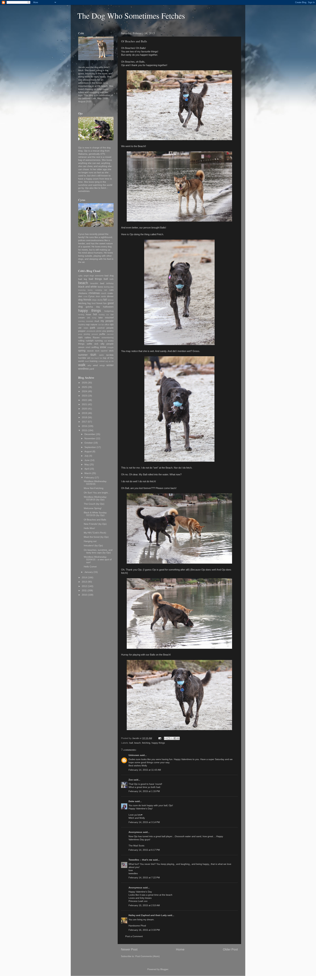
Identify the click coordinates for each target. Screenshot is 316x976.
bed (102, 283)
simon (81, 347)
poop (80, 334)
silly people (107, 344)
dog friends (84, 299)
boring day (109, 287)
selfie (89, 344)
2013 (84, 582)
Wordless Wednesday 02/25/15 (95, 482)
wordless (83, 368)
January (88, 572)
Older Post (230, 949)
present (95, 334)
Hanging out (90, 541)
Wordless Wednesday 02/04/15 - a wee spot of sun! (98, 559)
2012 (84, 586)
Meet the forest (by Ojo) (96, 537)
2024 (84, 391)
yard (91, 369)
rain (80, 337)
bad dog (109, 275)
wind (95, 365)
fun (105, 303)
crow (85, 296)
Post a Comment (134, 936)
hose (88, 314)
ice (107, 315)
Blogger (164, 969)
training (93, 361)
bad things (95, 278)
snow (103, 347)
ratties (88, 337)
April (86, 469)
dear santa (101, 296)
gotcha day (93, 307)
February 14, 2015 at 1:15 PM (144, 791)
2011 (84, 590)
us (112, 361)
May (86, 464)
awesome (99, 276)
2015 (84, 430)
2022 (84, 400)
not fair (101, 325)
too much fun (96, 358)
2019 (84, 413)
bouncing (81, 290)
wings (102, 365)
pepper (82, 331)
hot (95, 314)
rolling (81, 340)
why (89, 365)
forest (99, 303)
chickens (82, 293)
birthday (110, 283)
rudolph (90, 340)
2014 (84, 577)
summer (83, 354)
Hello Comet (90, 566)
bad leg (82, 279)
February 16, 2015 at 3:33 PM (144, 930)
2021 (84, 404)
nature (94, 324)
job (88, 318)
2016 (84, 426)
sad (105, 341)
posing (87, 334)
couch (103, 293)
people (110, 328)
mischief (109, 317)
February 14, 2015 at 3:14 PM (144, 822)
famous (111, 300)
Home (180, 949)
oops (86, 328)
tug (106, 361)
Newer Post (129, 949)
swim (101, 355)
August (88, 451)
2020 (84, 408)
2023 (84, 395)
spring (81, 350)
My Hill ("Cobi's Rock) (95, 532)
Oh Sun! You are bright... (97, 492)
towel (87, 361)
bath (112, 279)
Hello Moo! (89, 528)
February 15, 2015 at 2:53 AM (144, 905)
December (89, 434)
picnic (99, 331)
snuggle (110, 347)
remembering (108, 337)
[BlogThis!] (168, 738)
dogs (94, 300)
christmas (94, 293)
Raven (96, 337)
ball (131, 743)
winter (110, 365)
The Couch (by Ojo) (94, 504)
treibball (101, 361)
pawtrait (101, 328)
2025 (84, 387)
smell (88, 347)
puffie (102, 334)
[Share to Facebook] (175, 738)
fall (105, 299)
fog (89, 303)
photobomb (91, 331)
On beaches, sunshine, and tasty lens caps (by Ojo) (98, 551)
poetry (110, 331)
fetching (146, 743)
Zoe (131, 780)
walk (81, 365)
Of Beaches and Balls (95, 519)
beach (137, 743)
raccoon (110, 334)
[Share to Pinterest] (178, 738)
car (105, 290)
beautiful (94, 283)
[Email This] (165, 738)
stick (111, 350)
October (88, 443)
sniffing (95, 347)
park (92, 327)
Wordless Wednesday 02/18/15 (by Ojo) (95, 498)
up (110, 361)
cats (111, 290)
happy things (158, 743)
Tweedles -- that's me (140, 860)
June (87, 460)
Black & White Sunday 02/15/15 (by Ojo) (95, 513)
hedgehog (109, 311)
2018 (84, 417)
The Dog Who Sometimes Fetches (131, 15)
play (104, 331)
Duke (131, 801)
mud (96, 321)
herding (81, 315)
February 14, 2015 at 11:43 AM (145, 770)
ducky (100, 300)
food (94, 303)
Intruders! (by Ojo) (93, 545)
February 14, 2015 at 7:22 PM (144, 877)
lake (100, 317)
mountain (89, 321)
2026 (84, 382)
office (107, 324)
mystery (81, 324)
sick (96, 344)
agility (80, 276)
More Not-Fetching (93, 488)
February (89, 477)
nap (88, 324)
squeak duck (93, 351)
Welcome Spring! (93, 508)
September (90, 447)
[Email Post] (159, 738)
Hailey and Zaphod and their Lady (148, 915)
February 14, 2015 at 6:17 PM (144, 850)
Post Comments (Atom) (147, 956)
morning (81, 321)
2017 (84, 421)
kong (94, 318)
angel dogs (89, 276)
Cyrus (91, 296)
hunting (102, 315)
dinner (110, 296)
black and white (87, 286)
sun (93, 354)
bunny (90, 290)
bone (100, 287)
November (89, 438)
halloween (108, 307)
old (79, 328)
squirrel (104, 351)
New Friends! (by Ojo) (95, 524)
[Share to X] (171, 738)
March (87, 473)
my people (107, 320)
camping (98, 290)
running (99, 340)
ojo (112, 324)
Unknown (134, 755)
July (86, 456)
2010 (84, 595)
